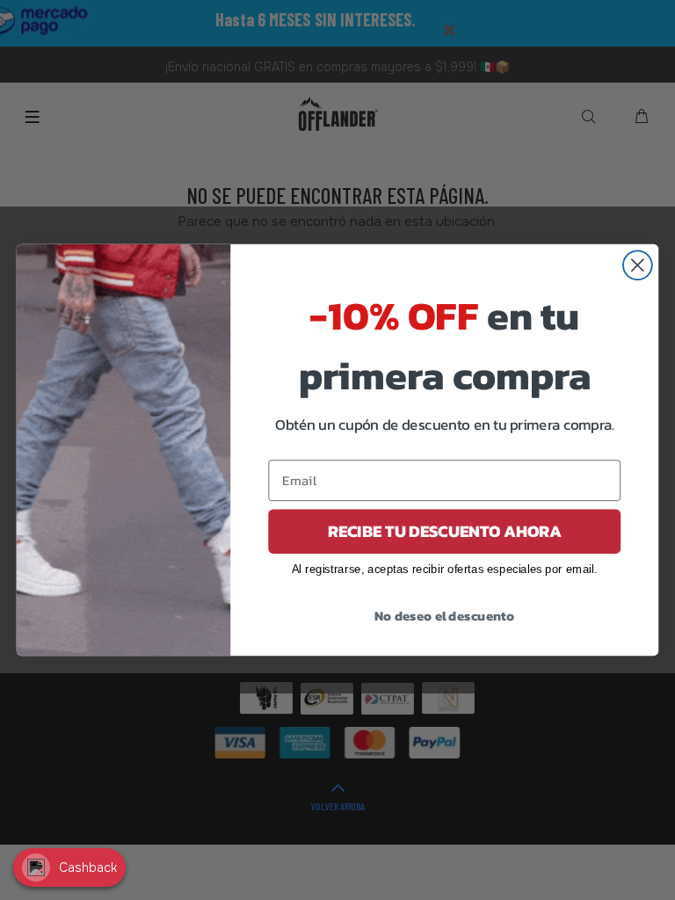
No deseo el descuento (444, 615)
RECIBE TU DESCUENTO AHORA (445, 531)
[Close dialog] (637, 264)
